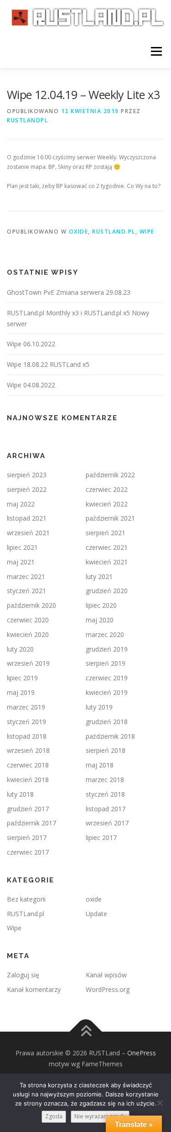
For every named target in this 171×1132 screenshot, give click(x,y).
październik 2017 (31, 823)
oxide (78, 231)
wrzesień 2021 (28, 532)
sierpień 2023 (27, 474)
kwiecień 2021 (107, 562)
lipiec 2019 (22, 677)
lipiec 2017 (101, 837)
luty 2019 (99, 707)
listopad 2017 (105, 808)
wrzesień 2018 (28, 750)
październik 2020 (31, 605)
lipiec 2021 (22, 547)
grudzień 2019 (107, 649)
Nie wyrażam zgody (100, 1116)
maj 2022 (21, 504)
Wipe (147, 231)
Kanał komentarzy (34, 989)
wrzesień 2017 (107, 823)
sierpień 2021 (105, 532)
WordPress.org (108, 989)
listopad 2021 (27, 518)
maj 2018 (100, 765)
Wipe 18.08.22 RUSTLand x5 (48, 364)
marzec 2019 (26, 707)
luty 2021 (99, 576)
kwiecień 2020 (28, 634)
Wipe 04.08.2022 (31, 385)
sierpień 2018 (105, 750)
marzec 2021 (26, 576)
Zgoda (53, 1116)
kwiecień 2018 (28, 779)
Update (96, 913)
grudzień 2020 (107, 590)
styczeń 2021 (26, 590)
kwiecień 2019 (107, 692)
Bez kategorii (26, 899)
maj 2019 (21, 692)
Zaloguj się (23, 974)
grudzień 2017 (28, 808)
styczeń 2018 (105, 794)
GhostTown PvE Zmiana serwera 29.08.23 (68, 292)
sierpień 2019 (105, 663)
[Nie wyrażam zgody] (159, 1102)
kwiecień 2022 (107, 504)
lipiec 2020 (101, 605)
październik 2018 (110, 736)
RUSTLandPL (27, 120)
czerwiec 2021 (107, 547)
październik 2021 (110, 518)
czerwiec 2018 (28, 765)
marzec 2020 (105, 634)
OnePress (141, 1053)
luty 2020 (20, 649)
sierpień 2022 (27, 489)
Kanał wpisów (106, 974)
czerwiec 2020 (28, 620)
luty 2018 (20, 794)
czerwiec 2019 (107, 677)
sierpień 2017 (27, 837)
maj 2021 (21, 562)
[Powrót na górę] (85, 1032)
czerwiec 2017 (28, 852)
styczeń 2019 (26, 721)
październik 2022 (110, 474)
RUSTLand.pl (113, 231)
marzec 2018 (105, 779)
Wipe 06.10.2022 (31, 343)
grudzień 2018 (107, 721)
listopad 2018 (27, 736)
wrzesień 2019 (28, 663)
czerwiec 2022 (107, 489)
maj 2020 (100, 620)
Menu (155, 51)
